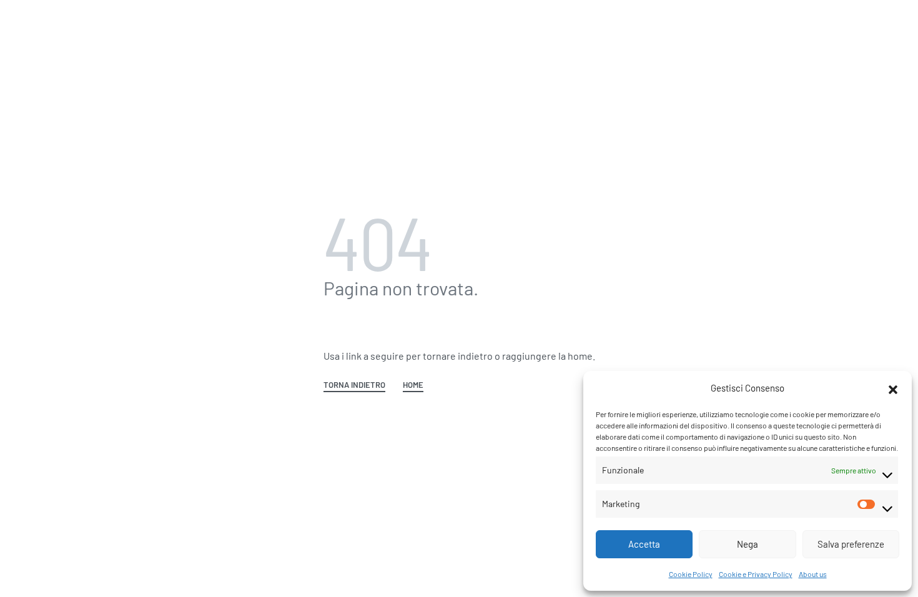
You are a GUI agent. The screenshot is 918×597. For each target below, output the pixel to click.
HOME (413, 385)
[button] (893, 388)
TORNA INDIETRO (354, 385)
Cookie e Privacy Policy (755, 574)
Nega (747, 544)
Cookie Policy (691, 574)
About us (813, 574)
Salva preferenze (850, 544)
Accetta (644, 544)
